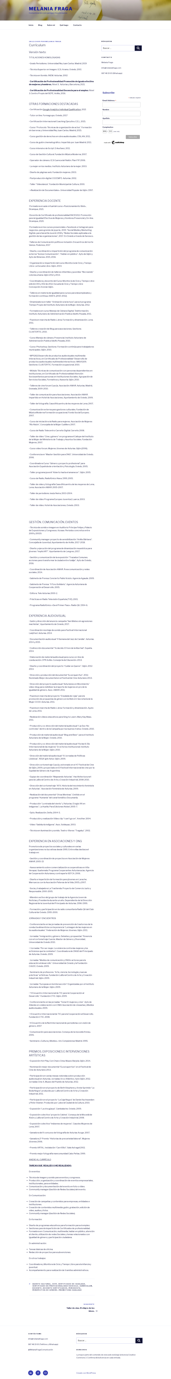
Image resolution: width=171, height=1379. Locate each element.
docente (37, 1288)
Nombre (106, 110)
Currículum (86, 1286)
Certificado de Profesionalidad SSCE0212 (55, 1286)
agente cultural (41, 1284)
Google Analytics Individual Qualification (62, 109)
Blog (40, 25)
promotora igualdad (70, 1290)
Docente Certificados (55, 1288)
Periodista (75, 1288)
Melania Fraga (50, 8)
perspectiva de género (45, 1290)
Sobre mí (51, 25)
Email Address (109, 100)
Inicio (31, 25)
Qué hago (64, 25)
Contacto (77, 25)
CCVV (54, 1284)
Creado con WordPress (86, 1373)
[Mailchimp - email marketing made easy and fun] (114, 144)
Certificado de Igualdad (71, 1284)
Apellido (106, 118)
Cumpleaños (108, 127)
